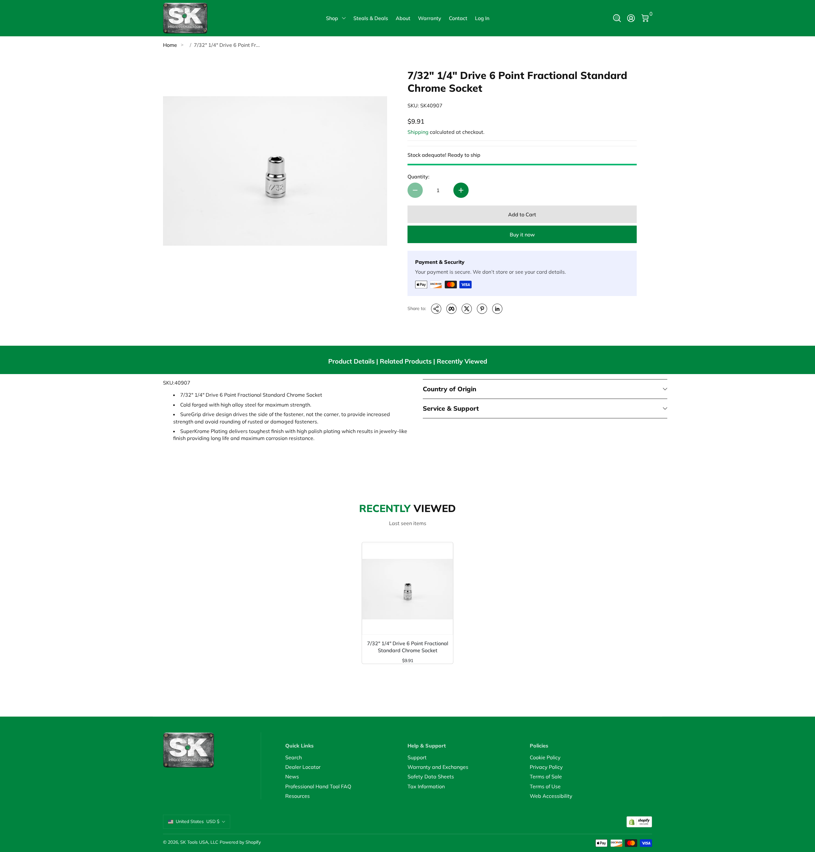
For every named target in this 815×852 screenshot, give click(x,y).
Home (170, 45)
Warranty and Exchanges (438, 767)
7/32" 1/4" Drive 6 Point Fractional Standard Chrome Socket (407, 646)
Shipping (418, 132)
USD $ (197, 821)
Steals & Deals (370, 18)
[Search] (617, 18)
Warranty (429, 18)
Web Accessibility (551, 796)
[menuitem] (346, 757)
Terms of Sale (546, 776)
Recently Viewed (462, 361)
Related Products (406, 361)
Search (293, 757)
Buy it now (522, 234)
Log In (482, 18)
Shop (332, 18)
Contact (458, 18)
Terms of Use (545, 786)
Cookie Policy (545, 757)
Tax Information (426, 786)
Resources (297, 796)
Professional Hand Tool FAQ (318, 786)
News (292, 776)
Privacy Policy (546, 767)
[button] (617, 18)
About (403, 18)
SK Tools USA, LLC (199, 842)
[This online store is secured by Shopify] (639, 821)
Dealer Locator (303, 767)
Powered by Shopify (240, 842)
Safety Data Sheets (431, 776)
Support (417, 757)
